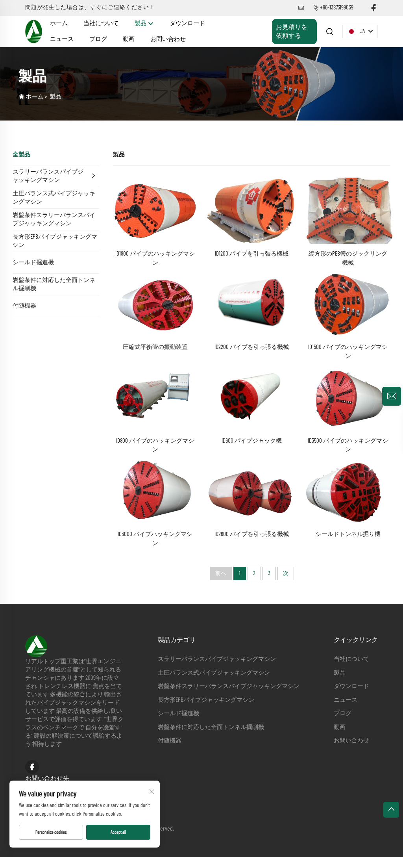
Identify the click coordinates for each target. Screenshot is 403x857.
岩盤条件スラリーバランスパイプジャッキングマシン (54, 219)
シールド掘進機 (33, 262)
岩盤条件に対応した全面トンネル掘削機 (54, 284)
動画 (129, 39)
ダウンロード (187, 23)
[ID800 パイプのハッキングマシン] (155, 397)
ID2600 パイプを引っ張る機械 (251, 534)
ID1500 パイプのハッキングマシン (348, 351)
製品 (141, 23)
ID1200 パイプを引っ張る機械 (251, 254)
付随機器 (24, 306)
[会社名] (33, 31)
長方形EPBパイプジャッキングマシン (55, 241)
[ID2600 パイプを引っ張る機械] (251, 490)
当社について (101, 23)
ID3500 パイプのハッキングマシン (348, 445)
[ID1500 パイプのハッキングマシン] (348, 304)
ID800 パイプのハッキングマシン (155, 445)
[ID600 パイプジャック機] (251, 397)
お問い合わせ (168, 39)
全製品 (21, 155)
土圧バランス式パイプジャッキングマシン (54, 198)
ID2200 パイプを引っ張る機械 (251, 347)
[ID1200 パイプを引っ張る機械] (251, 210)
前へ (220, 573)
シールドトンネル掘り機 (348, 534)
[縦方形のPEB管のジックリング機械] (348, 210)
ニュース (62, 39)
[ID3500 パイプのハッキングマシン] (348, 397)
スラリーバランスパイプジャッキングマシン (48, 176)
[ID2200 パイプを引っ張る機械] (251, 304)
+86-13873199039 (336, 8)
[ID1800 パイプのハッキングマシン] (155, 210)
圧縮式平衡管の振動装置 (155, 347)
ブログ (98, 39)
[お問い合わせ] (391, 396)
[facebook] (373, 8)
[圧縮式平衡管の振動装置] (155, 304)
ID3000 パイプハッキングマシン (155, 538)
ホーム (59, 23)
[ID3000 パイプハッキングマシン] (155, 490)
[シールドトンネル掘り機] (348, 490)
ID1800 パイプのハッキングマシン (155, 258)
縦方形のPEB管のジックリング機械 (348, 258)
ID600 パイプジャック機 (252, 441)
